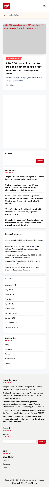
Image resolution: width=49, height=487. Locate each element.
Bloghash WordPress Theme (24, 483)
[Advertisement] (24, 121)
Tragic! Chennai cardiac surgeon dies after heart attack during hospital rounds (24, 178)
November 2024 (12, 327)
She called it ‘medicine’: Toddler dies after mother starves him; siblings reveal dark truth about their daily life (24, 222)
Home (5, 15)
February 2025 (11, 313)
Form (5, 467)
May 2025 (9, 299)
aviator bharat (11, 267)
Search (8, 154)
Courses (6, 464)
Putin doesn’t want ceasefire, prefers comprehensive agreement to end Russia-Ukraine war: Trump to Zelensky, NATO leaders (24, 200)
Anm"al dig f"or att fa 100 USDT (18, 246)
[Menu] (44, 6)
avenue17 (9, 261)
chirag (7, 240)
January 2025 (11, 318)
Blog (7, 344)
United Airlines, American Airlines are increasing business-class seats (22, 249)
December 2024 (12, 323)
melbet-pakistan (12, 255)
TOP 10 (8, 363)
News (7, 354)
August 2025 (10, 285)
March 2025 (10, 308)
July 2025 (9, 290)
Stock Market (14, 59)
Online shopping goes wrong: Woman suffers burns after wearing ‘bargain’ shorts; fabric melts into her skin (21, 187)
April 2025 (9, 304)
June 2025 (9, 294)
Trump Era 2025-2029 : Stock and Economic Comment (22, 268)
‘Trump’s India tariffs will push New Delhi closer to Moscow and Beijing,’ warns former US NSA (23, 211)
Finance (8, 349)
